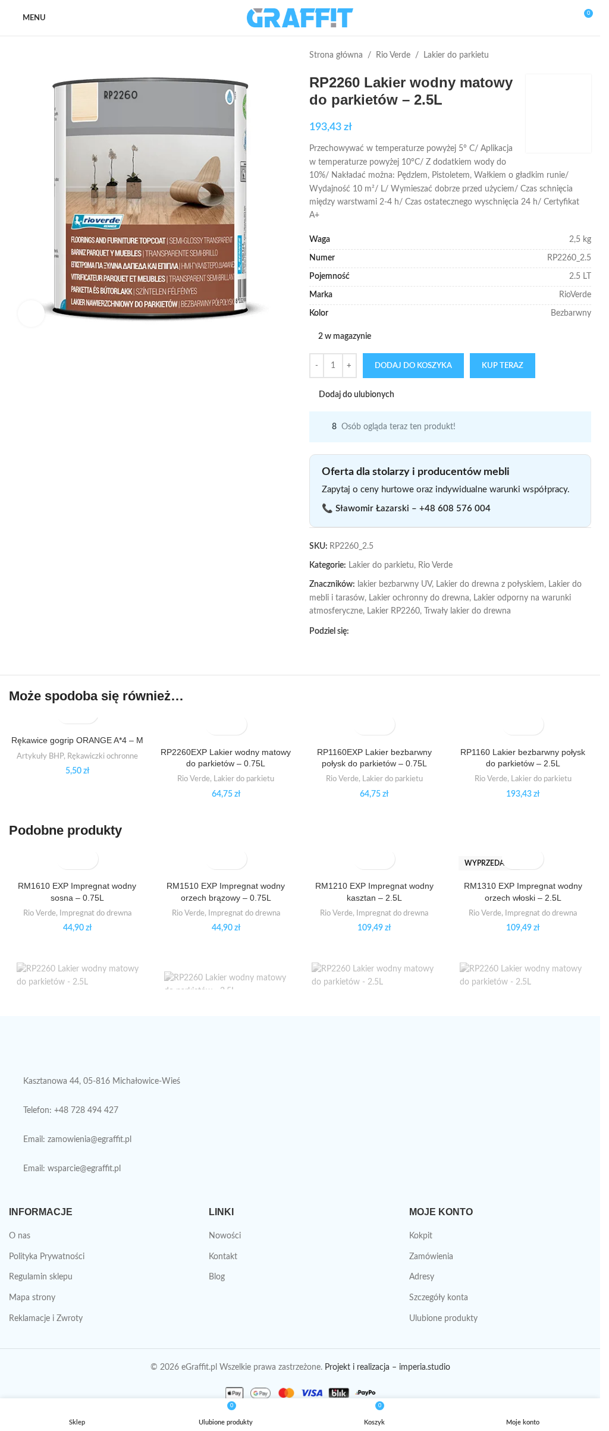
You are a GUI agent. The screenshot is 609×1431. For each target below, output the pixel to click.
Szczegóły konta (438, 1298)
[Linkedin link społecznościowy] (399, 631)
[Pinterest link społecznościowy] (385, 631)
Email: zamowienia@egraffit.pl (77, 1140)
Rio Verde (393, 55)
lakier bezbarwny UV (394, 584)
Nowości (225, 1236)
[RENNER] (521, 980)
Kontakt (223, 1257)
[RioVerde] (373, 980)
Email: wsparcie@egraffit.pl (72, 1169)
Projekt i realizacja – (361, 1367)
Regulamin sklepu (41, 1277)
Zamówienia (431, 1257)
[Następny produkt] (584, 55)
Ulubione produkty (443, 1318)
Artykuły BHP (40, 756)
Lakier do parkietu (456, 55)
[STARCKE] (226, 980)
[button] (215, 724)
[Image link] (107, 1051)
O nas (19, 1236)
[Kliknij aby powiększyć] (31, 313)
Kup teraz (502, 366)
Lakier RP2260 (393, 611)
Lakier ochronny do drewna (419, 598)
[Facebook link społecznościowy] (356, 631)
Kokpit (420, 1236)
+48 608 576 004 (455, 508)
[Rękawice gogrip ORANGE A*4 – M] (77, 723)
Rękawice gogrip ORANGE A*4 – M (77, 740)
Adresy (421, 1277)
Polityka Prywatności (46, 1257)
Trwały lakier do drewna (467, 611)
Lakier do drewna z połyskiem (490, 584)
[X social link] (370, 631)
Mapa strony (32, 1298)
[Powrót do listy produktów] (570, 55)
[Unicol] (78, 980)
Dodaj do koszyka (413, 366)
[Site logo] (300, 18)
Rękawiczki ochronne (102, 756)
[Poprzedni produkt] (555, 55)
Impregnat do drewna (95, 913)
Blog (217, 1277)
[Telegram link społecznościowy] (413, 631)
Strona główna (336, 55)
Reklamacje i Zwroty (46, 1318)
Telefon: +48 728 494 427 (70, 1110)
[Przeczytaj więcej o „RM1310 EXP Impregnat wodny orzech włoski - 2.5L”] (512, 858)
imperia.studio (424, 1367)
